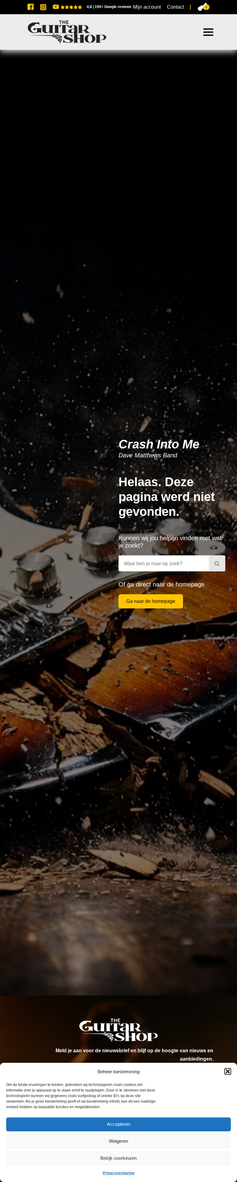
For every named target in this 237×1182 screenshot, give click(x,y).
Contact (175, 7)
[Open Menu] (208, 32)
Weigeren (118, 1141)
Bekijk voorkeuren (118, 1158)
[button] (228, 1071)
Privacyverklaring (118, 1173)
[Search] (217, 564)
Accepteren (118, 1124)
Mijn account (147, 7)
